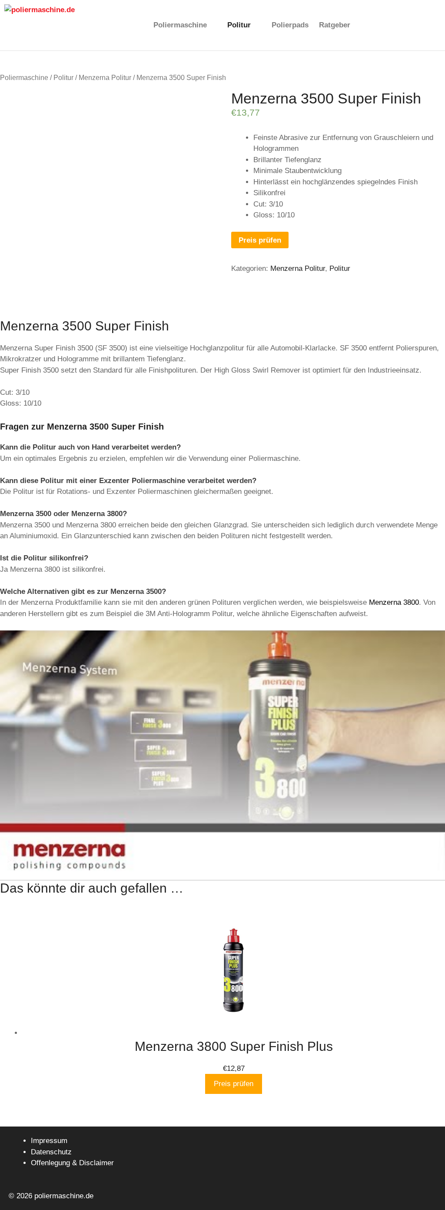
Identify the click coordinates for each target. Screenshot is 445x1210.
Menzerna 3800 (394, 602)
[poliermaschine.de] (74, 25)
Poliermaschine (180, 25)
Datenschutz (51, 1152)
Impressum (49, 1141)
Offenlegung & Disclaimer (72, 1163)
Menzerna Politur (105, 77)
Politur (239, 25)
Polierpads (290, 25)
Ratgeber (334, 25)
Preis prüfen (260, 240)
